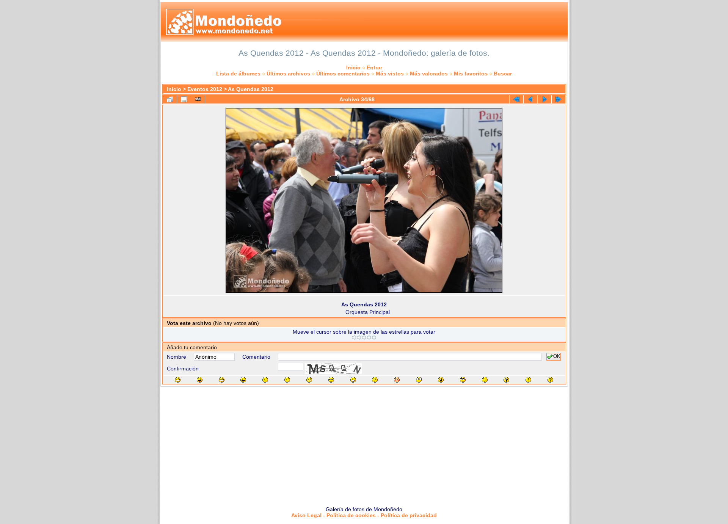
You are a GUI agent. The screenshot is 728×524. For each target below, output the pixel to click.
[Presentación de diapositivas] (198, 99)
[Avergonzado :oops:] (397, 380)
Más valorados (429, 74)
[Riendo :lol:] (177, 380)
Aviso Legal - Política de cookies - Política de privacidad (364, 515)
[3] (364, 337)
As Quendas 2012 (250, 89)
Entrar (374, 67)
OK (556, 356)
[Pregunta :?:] (550, 380)
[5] (374, 337)
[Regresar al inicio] (516, 99)
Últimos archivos (288, 74)
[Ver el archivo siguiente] (544, 99)
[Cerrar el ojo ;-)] (485, 380)
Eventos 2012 (204, 89)
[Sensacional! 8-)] (331, 380)
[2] (359, 337)
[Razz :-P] (199, 380)
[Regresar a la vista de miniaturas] (170, 99)
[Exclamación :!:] (528, 380)
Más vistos (390, 74)
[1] (354, 337)
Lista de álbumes (238, 74)
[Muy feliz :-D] (221, 380)
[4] (369, 337)
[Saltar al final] (558, 99)
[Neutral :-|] (265, 380)
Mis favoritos (471, 74)
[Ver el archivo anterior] (530, 99)
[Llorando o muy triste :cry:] (309, 380)
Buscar (503, 74)
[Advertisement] (364, 444)
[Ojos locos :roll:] (463, 380)
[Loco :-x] (441, 380)
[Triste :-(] (287, 380)
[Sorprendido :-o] (353, 380)
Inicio (353, 67)
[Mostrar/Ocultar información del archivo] (184, 99)
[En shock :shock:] (419, 380)
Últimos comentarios (343, 74)
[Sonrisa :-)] (243, 380)
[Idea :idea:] (506, 380)
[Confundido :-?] (375, 380)
